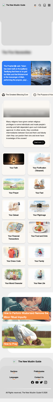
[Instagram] (45, 382)
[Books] (44, 5)
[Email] (36, 382)
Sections (13, 371)
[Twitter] (41, 382)
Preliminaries (39, 371)
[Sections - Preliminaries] (49, 5)
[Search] (40, 5)
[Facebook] (32, 382)
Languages (13, 377)
